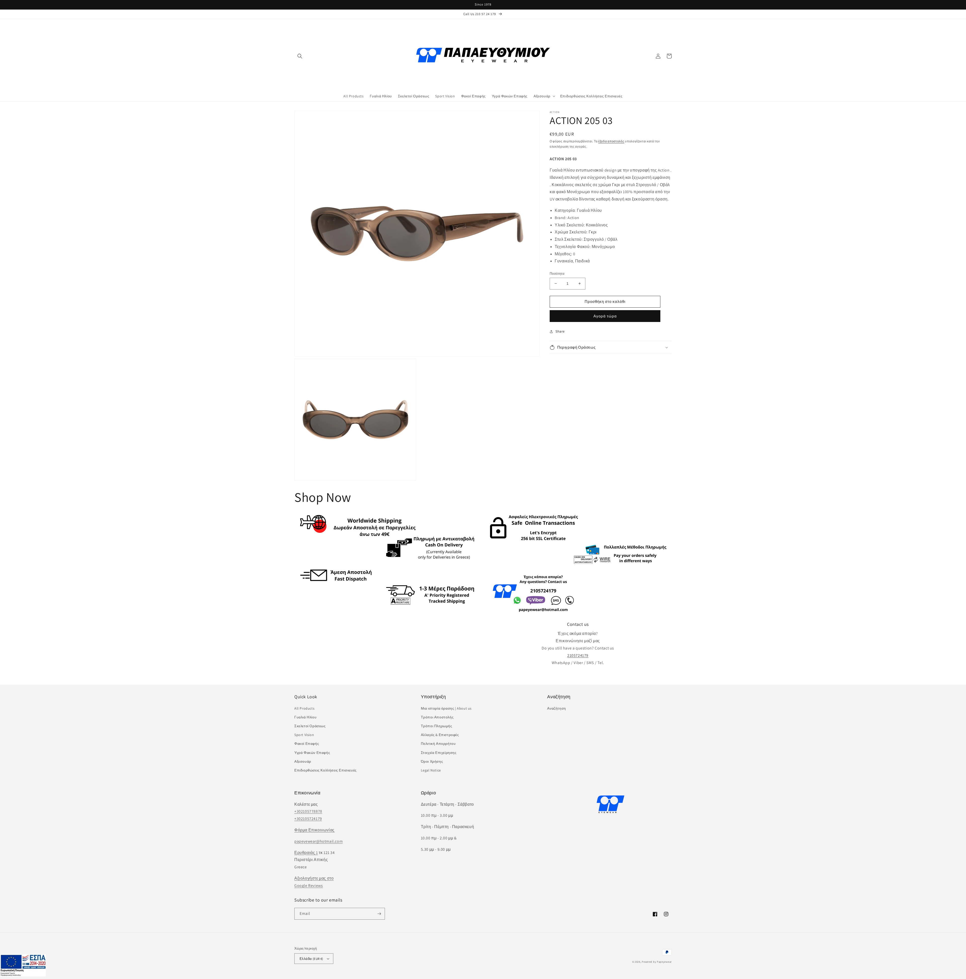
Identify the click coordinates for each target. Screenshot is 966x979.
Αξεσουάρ (302, 761)
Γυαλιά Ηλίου (305, 717)
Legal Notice (431, 770)
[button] (299, 56)
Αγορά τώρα (605, 316)
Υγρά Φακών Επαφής (312, 752)
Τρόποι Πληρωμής (436, 726)
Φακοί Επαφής (306, 743)
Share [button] (560, 331)
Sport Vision (304, 734)
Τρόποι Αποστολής (437, 717)
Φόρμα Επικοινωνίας (314, 830)
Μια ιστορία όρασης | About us (446, 708)
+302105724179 (308, 818)
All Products (304, 708)
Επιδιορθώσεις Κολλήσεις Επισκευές (325, 770)
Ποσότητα (557, 273)
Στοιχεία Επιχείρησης (439, 752)
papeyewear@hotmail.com (318, 841)
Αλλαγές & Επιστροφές (440, 734)
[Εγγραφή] (379, 914)
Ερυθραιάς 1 (306, 852)
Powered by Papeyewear (657, 961)
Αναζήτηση (556, 708)
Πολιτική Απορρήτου (438, 743)
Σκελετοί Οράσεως (310, 726)
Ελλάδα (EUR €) (311, 959)
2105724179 (577, 655)
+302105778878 (308, 811)
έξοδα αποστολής (611, 141)
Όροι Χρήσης (432, 761)
